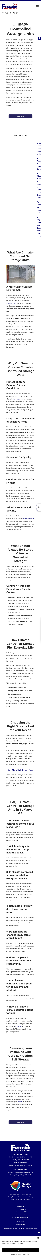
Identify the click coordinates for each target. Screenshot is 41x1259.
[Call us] (38, 507)
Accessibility (20, 1221)
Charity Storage (12, 1197)
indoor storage (18, 399)
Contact (18, 1026)
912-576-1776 (20, 1214)
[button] (38, 1238)
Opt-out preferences (16, 1254)
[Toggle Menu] (37, 6)
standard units (11, 303)
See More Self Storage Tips (20, 770)
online (20, 1102)
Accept (20, 1250)
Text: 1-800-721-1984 (11, 13)
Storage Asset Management (28, 1228)
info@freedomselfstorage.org (20, 1217)
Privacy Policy (25, 1254)
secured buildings (28, 518)
